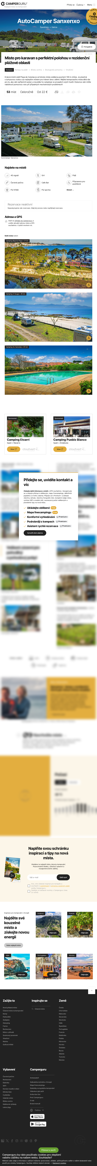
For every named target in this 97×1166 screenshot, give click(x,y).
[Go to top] (91, 990)
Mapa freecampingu (37, 1085)
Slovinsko (62, 1020)
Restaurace (7, 1029)
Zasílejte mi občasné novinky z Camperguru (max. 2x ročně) (49, 891)
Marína (5, 1041)
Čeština (79, 5)
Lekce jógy (7, 1107)
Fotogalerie (88, 47)
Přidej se (71, 5)
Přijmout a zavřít (48, 1150)
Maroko (61, 1060)
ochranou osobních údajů (60, 886)
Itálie (60, 1023)
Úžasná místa (40, 1009)
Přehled (6, 47)
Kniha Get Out (35, 1094)
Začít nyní (63, 877)
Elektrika (6, 1083)
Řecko (61, 1051)
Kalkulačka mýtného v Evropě (41, 1082)
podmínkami (44, 886)
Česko (61, 1008)
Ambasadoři (34, 1078)
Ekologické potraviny (53, 70)
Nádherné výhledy (9, 1104)
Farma (5, 1026)
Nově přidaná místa (10, 1008)
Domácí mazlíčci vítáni (11, 1089)
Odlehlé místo (8, 1098)
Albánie (61, 1054)
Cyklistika (6, 1095)
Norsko (61, 1044)
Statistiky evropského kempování (42, 1088)
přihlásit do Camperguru (23, 221)
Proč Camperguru (36, 1097)
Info (14, 47)
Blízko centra (36, 70)
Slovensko (62, 1017)
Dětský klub (7, 1092)
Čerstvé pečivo (8, 1076)
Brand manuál (35, 1104)
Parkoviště (7, 1017)
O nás (32, 1100)
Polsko (61, 1038)
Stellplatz (6, 1020)
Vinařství (69, 70)
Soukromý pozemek (10, 1035)
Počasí (29, 47)
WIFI (4, 1086)
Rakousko (62, 1014)
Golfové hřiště (8, 1044)
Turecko (62, 1057)
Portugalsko (63, 1029)
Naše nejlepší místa (14, 945)
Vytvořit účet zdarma (35, 533)
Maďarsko (62, 1035)
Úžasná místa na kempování (13, 1011)
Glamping (6, 1023)
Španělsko (44, 27)
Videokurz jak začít (37, 1091)
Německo (62, 1041)
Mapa (21, 47)
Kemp (5, 1014)
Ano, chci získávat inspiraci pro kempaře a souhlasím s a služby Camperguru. (50, 886)
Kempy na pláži (21, 70)
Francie (61, 1032)
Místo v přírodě (8, 1032)
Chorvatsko (63, 1011)
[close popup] (88, 1115)
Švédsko (62, 1048)
